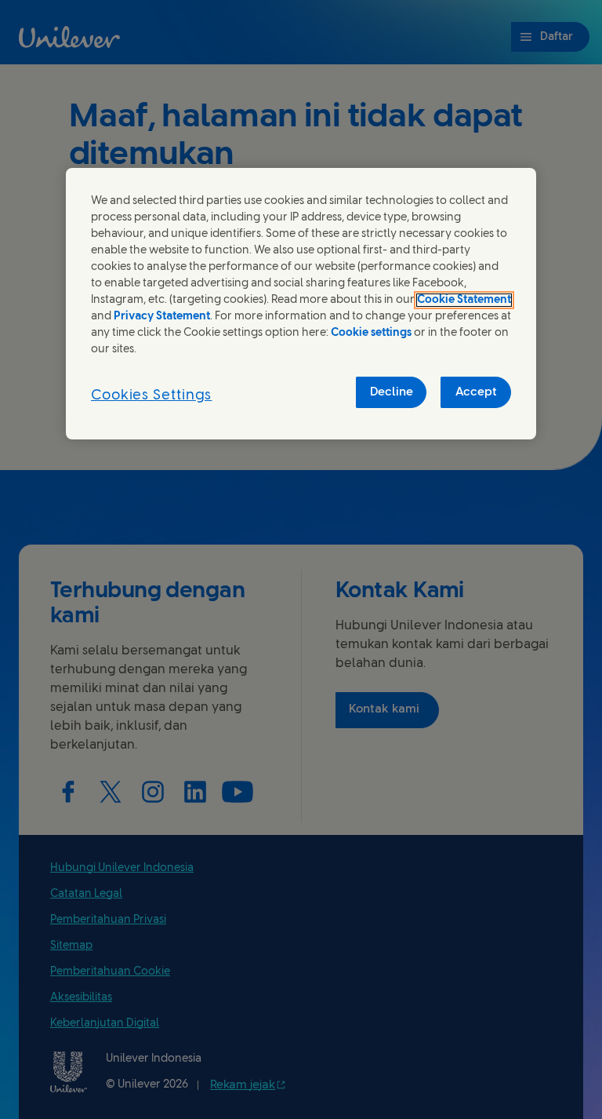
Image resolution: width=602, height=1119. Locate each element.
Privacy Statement (162, 317)
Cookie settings (371, 333)
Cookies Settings (151, 395)
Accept (476, 392)
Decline (391, 392)
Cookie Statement (464, 300)
